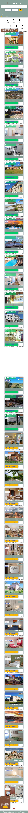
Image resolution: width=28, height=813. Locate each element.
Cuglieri (6, 621)
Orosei (6, 72)
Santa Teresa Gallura (9, 314)
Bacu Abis (7, 380)
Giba (6, 128)
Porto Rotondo (8, 240)
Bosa (6, 202)
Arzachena (7, 603)
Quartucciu (7, 789)
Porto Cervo (7, 751)
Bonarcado (7, 473)
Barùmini (7, 332)
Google (8, 798)
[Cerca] (20, 10)
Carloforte (7, 529)
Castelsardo (7, 258)
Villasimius (7, 399)
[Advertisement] (14, 362)
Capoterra (7, 91)
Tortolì (6, 436)
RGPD (8, 805)
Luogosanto (7, 659)
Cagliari (6, 277)
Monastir (7, 295)
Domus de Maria (8, 770)
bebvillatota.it (14, 3)
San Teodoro (7, 454)
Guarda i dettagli (11, 447)
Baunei (6, 547)
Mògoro (6, 566)
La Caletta (7, 184)
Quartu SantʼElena (8, 640)
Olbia (6, 165)
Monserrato (7, 35)
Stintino (6, 733)
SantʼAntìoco (7, 147)
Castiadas (7, 492)
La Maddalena (8, 510)
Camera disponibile (11, 47)
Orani (6, 110)
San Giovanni (7, 54)
